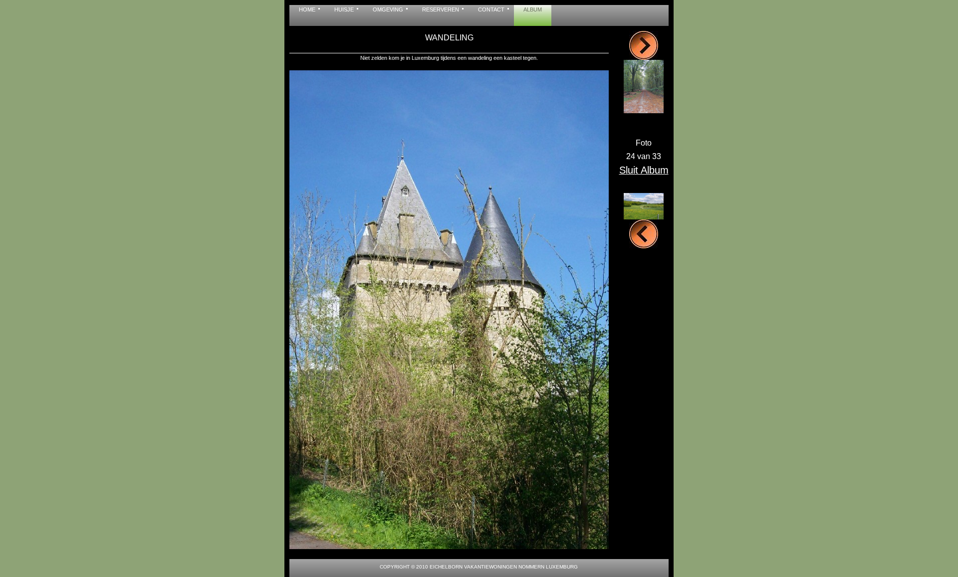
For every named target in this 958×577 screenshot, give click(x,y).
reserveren (440, 9)
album (532, 9)
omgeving (388, 9)
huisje (344, 9)
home (307, 9)
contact (491, 9)
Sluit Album (644, 170)
